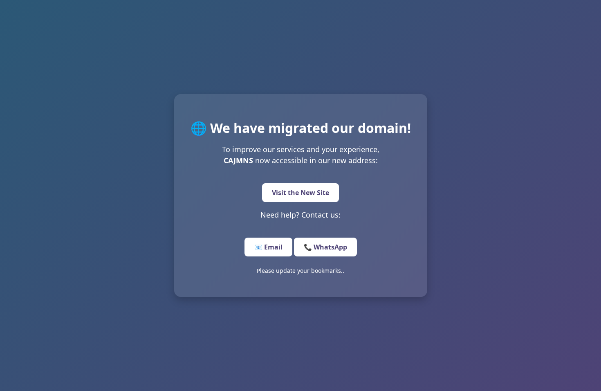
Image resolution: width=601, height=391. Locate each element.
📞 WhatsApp (325, 247)
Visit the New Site (300, 192)
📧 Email (268, 247)
